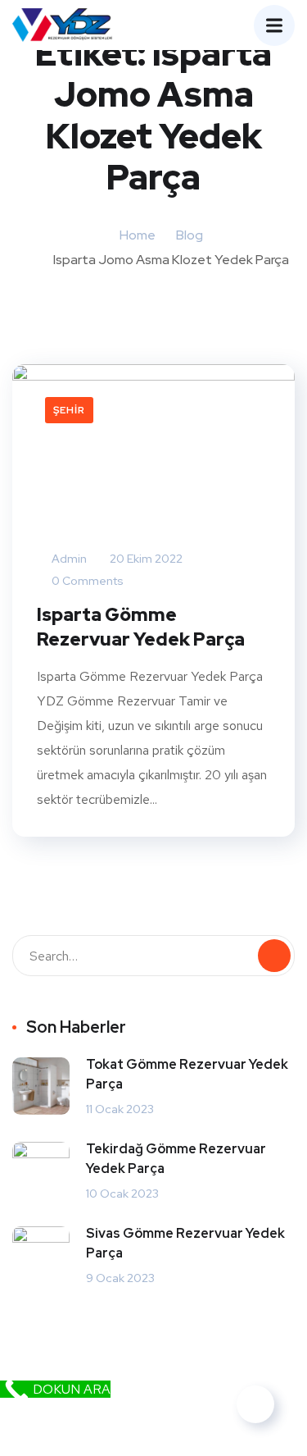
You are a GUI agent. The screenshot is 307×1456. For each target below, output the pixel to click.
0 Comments (86, 580)
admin (68, 558)
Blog (189, 235)
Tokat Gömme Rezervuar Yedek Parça (187, 1074)
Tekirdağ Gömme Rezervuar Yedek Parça (176, 1158)
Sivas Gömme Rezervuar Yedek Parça (185, 1243)
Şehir (69, 410)
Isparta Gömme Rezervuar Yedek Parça (141, 627)
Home (138, 235)
